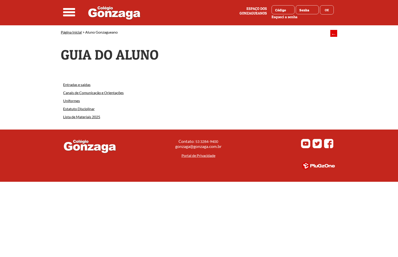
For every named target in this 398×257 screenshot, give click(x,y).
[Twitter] (317, 147)
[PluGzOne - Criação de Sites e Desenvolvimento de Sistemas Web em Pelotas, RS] (318, 168)
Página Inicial (71, 32)
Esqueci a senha (284, 16)
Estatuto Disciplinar (79, 109)
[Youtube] (305, 147)
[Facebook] (329, 147)
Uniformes (71, 100)
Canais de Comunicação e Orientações (93, 92)
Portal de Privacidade (198, 155)
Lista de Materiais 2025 (81, 117)
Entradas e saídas (77, 84)
